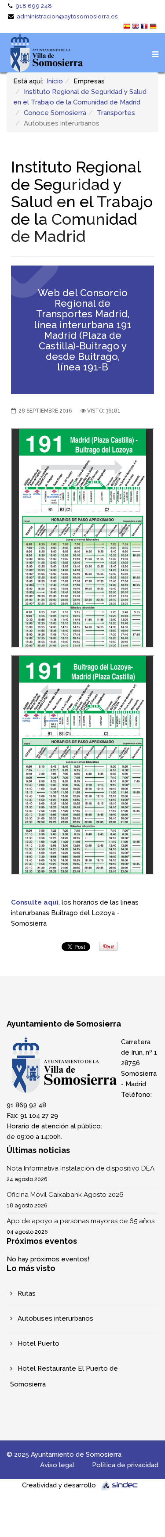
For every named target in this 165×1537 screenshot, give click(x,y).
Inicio (55, 81)
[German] (154, 27)
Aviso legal (57, 1465)
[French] (145, 27)
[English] (136, 27)
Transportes (116, 113)
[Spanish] (127, 27)
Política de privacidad (125, 1465)
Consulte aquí (35, 902)
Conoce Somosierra (55, 113)
